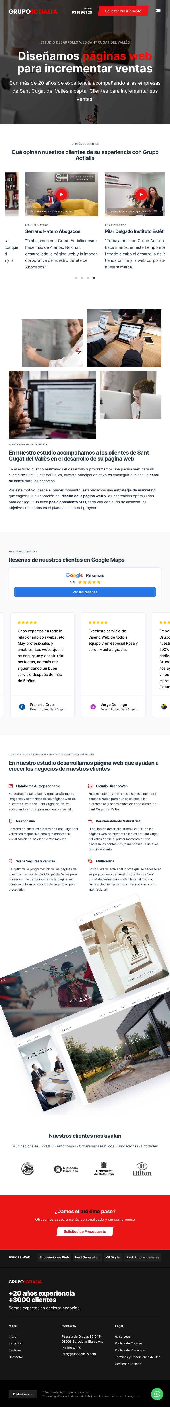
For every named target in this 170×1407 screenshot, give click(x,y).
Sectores (15, 1350)
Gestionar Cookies (128, 1364)
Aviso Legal (123, 1336)
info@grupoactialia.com (79, 1354)
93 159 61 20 (82, 12)
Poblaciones (21, 1394)
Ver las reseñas (85, 592)
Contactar (16, 1357)
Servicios (15, 1343)
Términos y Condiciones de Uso (137, 1357)
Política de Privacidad (130, 1350)
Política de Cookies (128, 1343)
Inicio (12, 1336)
